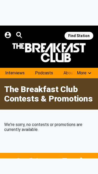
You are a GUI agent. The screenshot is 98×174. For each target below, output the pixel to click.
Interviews (15, 72)
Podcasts (44, 72)
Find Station (79, 36)
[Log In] (8, 35)
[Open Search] (19, 35)
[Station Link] (49, 52)
